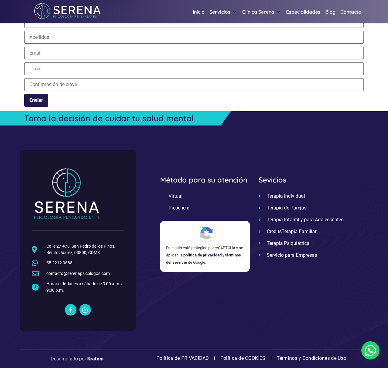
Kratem (95, 359)
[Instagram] (85, 310)
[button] (370, 350)
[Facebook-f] (70, 310)
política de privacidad (202, 255)
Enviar (36, 100)
